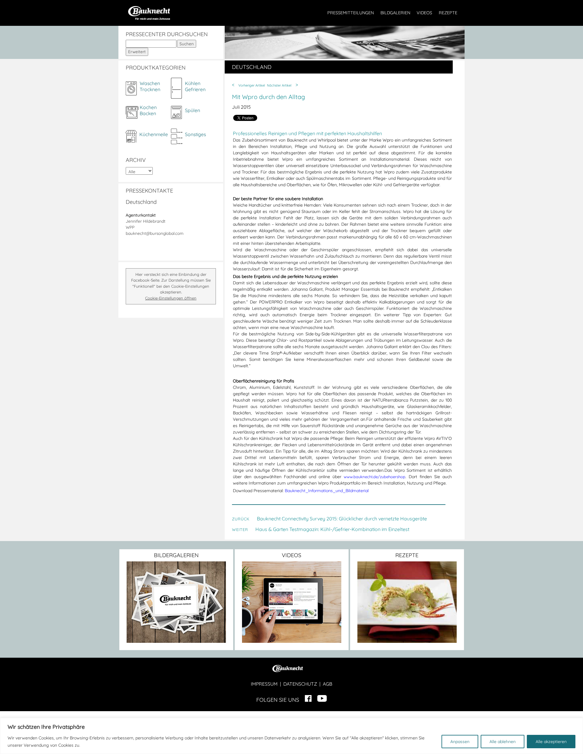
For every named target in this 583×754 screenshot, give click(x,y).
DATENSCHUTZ (300, 684)
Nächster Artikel (279, 85)
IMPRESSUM (264, 684)
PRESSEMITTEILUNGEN (350, 12)
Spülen (192, 110)
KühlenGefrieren (195, 86)
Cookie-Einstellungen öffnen (170, 298)
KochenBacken (148, 110)
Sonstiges (195, 134)
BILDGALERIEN (395, 12)
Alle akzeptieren (551, 741)
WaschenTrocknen (150, 86)
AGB (327, 684)
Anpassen (459, 741)
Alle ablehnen (502, 741)
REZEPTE (448, 12)
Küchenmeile (153, 134)
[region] (291, 736)
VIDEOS (424, 12)
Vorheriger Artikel (251, 85)
